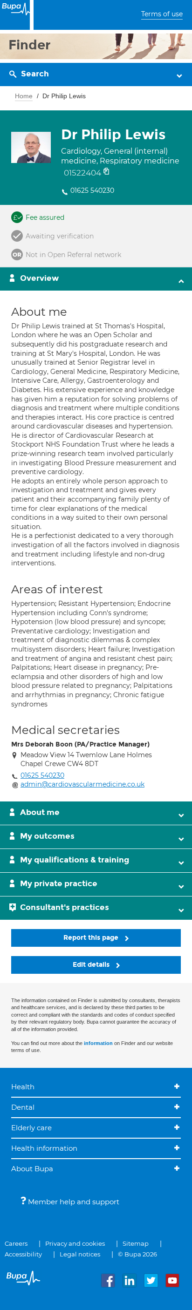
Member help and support (72, 1201)
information (98, 1043)
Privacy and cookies (75, 1243)
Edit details (92, 965)
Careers (16, 1243)
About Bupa (32, 1168)
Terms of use (162, 14)
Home (24, 96)
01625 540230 (92, 190)
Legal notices (80, 1254)
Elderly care (31, 1127)
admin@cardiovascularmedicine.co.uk (82, 784)
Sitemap (136, 1243)
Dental (22, 1107)
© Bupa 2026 (137, 1254)
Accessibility (23, 1254)
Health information (44, 1148)
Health (22, 1086)
